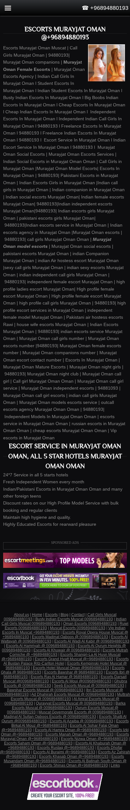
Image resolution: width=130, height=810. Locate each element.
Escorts (51, 614)
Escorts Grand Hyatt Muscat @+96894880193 (74, 659)
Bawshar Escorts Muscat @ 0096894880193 (45, 690)
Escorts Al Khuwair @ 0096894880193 (66, 650)
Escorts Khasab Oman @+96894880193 (74, 756)
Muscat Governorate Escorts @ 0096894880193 (79, 712)
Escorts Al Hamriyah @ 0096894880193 (40, 646)
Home (37, 614)
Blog (64, 614)
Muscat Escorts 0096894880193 (77, 628)
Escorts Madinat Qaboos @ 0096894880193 (70, 637)
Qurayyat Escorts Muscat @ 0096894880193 (74, 703)
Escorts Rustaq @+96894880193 (65, 747)
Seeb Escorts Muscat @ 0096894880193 (89, 685)
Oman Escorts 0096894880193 (90, 623)
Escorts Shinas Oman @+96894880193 (74, 765)
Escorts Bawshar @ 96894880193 (73, 672)
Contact (78, 614)
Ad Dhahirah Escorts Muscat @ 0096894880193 (72, 694)
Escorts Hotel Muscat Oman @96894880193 (71, 668)
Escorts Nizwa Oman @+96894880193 (94, 739)
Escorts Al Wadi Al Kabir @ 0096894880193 (91, 641)
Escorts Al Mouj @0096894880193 (81, 681)
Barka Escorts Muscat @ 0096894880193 (69, 705)
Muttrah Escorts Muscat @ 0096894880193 (70, 696)
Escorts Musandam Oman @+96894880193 (64, 758)
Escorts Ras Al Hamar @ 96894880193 (64, 677)
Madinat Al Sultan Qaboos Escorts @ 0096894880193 (50, 716)
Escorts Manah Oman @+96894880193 (79, 734)
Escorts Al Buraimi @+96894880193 (64, 752)
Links (115, 765)
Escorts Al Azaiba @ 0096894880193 (81, 721)
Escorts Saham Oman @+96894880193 (38, 743)
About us (21, 614)
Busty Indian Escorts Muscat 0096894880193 (74, 619)
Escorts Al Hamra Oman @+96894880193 (71, 730)
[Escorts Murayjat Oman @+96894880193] (106, 62)
